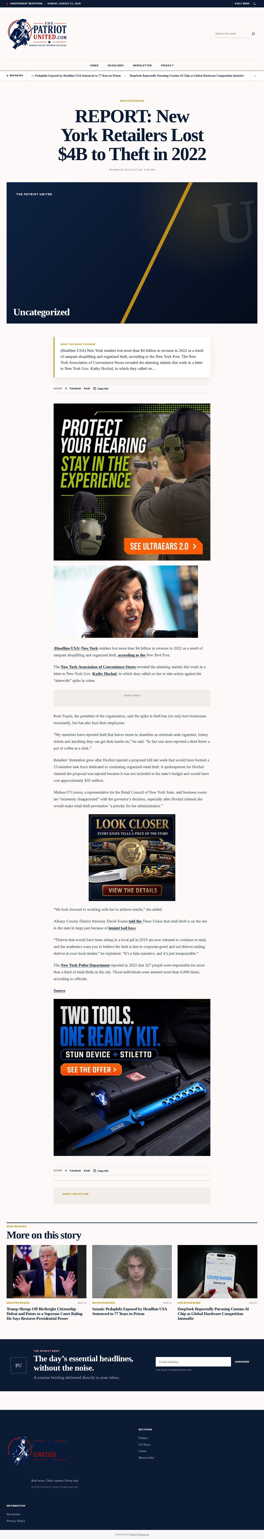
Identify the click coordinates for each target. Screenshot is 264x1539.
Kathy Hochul (104, 673)
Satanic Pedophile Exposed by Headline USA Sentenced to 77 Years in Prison (129, 1311)
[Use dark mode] (254, 3)
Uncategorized (132, 100)
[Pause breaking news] (253, 75)
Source (59, 990)
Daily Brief (242, 3)
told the (136, 921)
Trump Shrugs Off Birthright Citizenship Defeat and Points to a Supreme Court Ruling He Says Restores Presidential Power (44, 1314)
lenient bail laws (122, 928)
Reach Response (139, 1534)
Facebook (75, 388)
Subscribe (242, 1361)
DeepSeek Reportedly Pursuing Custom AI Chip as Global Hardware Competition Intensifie (152, 75)
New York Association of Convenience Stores (98, 667)
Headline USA (67, 648)
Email (87, 388)
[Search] (253, 34)
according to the (132, 655)
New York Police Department (85, 965)
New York (89, 648)
